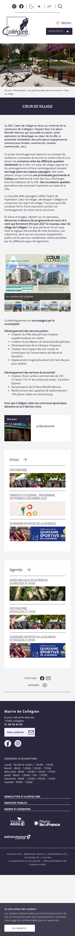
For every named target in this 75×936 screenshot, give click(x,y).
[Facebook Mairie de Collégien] (21, 6)
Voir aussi (12, 419)
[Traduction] (48, 6)
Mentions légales (34, 854)
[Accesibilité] (39, 6)
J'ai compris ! (19, 928)
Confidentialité (57, 854)
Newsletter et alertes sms (22, 796)
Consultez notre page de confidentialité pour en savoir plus (35, 918)
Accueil (7, 90)
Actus (14, 459)
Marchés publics (15, 802)
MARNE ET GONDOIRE (17, 809)
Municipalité (19, 90)
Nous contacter (15, 732)
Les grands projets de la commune (44, 90)
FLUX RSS (46, 857)
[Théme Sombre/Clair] (30, 6)
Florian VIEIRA (37, 864)
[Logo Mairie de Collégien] (17, 26)
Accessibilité (31, 857)
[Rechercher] (59, 6)
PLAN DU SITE (14, 854)
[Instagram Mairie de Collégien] (14, 6)
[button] (62, 23)
